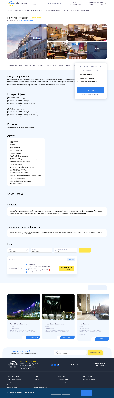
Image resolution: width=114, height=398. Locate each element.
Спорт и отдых (58, 65)
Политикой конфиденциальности (60, 394)
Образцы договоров (89, 379)
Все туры (9, 382)
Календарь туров (12, 387)
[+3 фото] (97, 50)
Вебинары (86, 382)
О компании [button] (85, 10)
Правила (68, 65)
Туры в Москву (13, 376)
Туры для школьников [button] (53, 10)
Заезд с (10, 249)
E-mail (58, 351)
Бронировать (67, 268)
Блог (59, 385)
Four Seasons (84, 324)
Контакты (35, 382)
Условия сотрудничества (90, 385)
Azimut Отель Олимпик (18, 324)
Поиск (86, 250)
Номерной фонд (30, 65)
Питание (40, 65)
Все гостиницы (97, 288)
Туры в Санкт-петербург (14, 379)
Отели (27, 10)
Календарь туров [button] (36, 10)
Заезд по (34, 249)
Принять (86, 393)
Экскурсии (10, 385)
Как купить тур (62, 382)
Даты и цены (91, 90)
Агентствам (75, 10)
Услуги (48, 65)
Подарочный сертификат (40, 387)
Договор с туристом (63, 379)
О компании (36, 379)
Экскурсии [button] (18, 10)
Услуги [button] (66, 10)
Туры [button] (10, 10)
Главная (9, 15)
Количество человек (62, 249)
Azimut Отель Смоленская (54, 324)
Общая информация (15, 65)
